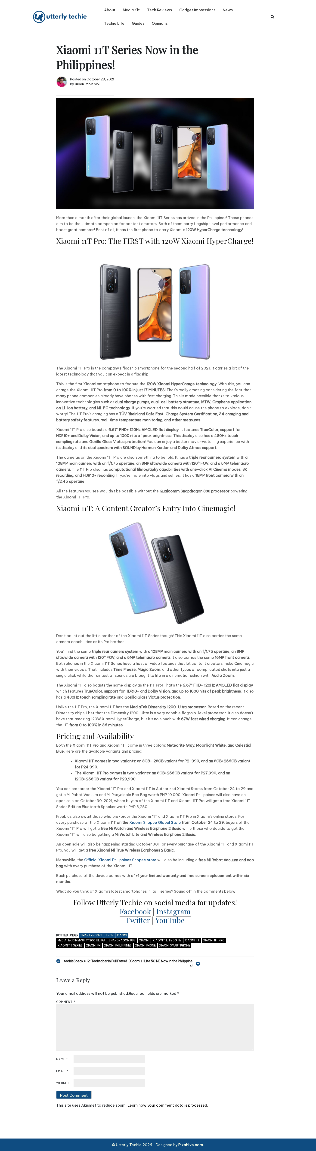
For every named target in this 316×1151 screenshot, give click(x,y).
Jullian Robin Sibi (87, 84)
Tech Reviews (159, 10)
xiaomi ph (93, 945)
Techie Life (114, 23)
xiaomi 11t (192, 940)
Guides (138, 23)
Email (62, 1071)
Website (63, 1083)
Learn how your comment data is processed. (167, 1105)
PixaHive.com (190, 1144)
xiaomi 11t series (70, 945)
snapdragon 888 (122, 940)
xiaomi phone (145, 945)
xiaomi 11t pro (214, 940)
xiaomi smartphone (174, 945)
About (109, 10)
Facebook (135, 911)
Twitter (137, 920)
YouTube (170, 920)
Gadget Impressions (197, 10)
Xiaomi (122, 935)
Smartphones (91, 935)
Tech (109, 935)
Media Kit (131, 10)
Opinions (159, 23)
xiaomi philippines (118, 945)
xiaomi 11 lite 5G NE (167, 940)
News (228, 10)
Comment (65, 1002)
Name (62, 1059)
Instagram (173, 911)
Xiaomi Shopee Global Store (155, 822)
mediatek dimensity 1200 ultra (81, 940)
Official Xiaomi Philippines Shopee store (120, 860)
